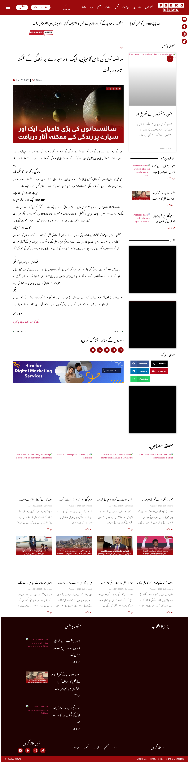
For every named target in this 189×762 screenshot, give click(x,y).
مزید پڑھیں (171, 178)
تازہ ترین (137, 7)
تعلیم (99, 7)
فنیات (107, 7)
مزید (91, 7)
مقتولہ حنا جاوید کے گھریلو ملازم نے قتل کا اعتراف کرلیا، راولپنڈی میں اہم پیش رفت (65, 682)
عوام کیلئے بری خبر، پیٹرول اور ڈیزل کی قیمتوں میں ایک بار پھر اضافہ (163, 221)
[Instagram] (184, 34)
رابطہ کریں (157, 747)
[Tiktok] (184, 41)
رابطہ (83, 7)
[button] (93, 350)
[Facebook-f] (184, 26)
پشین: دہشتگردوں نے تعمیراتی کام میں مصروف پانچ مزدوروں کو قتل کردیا (162, 172)
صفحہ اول (149, 7)
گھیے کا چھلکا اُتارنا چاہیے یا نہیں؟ (26, 322)
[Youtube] (184, 19)
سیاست (125, 7)
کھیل (116, 7)
